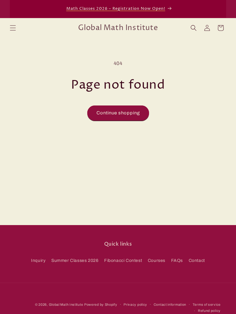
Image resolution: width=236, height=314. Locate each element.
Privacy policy (135, 304)
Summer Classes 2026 (74, 260)
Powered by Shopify (100, 304)
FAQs (177, 260)
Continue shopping (118, 112)
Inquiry (38, 260)
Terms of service (207, 304)
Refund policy (209, 310)
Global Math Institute (66, 304)
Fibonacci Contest (123, 260)
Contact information (170, 304)
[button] (13, 28)
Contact (197, 260)
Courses (156, 260)
